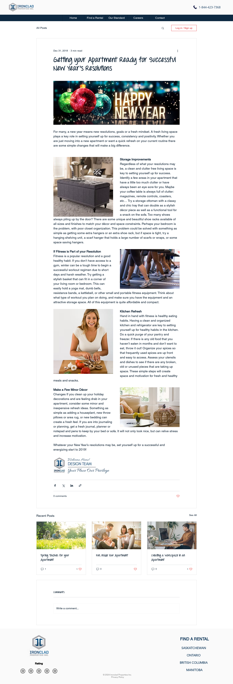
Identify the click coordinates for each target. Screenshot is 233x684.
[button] (95, 18)
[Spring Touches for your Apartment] (61, 535)
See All (193, 515)
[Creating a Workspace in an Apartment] (171, 535)
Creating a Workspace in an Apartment (168, 557)
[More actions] (178, 51)
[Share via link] (80, 485)
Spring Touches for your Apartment (55, 557)
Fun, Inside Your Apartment (112, 555)
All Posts (41, 28)
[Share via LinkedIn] (71, 485)
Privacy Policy (117, 677)
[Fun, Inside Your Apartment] (116, 535)
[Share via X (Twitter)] (63, 485)
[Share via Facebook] (55, 485)
